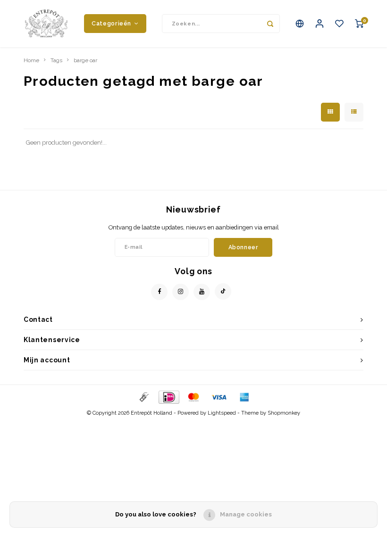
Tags (56, 60)
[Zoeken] (270, 23)
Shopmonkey (284, 413)
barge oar (85, 60)
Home (31, 60)
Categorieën (111, 23)
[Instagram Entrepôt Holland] (180, 292)
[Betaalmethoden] (143, 397)
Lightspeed (222, 413)
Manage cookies (246, 514)
